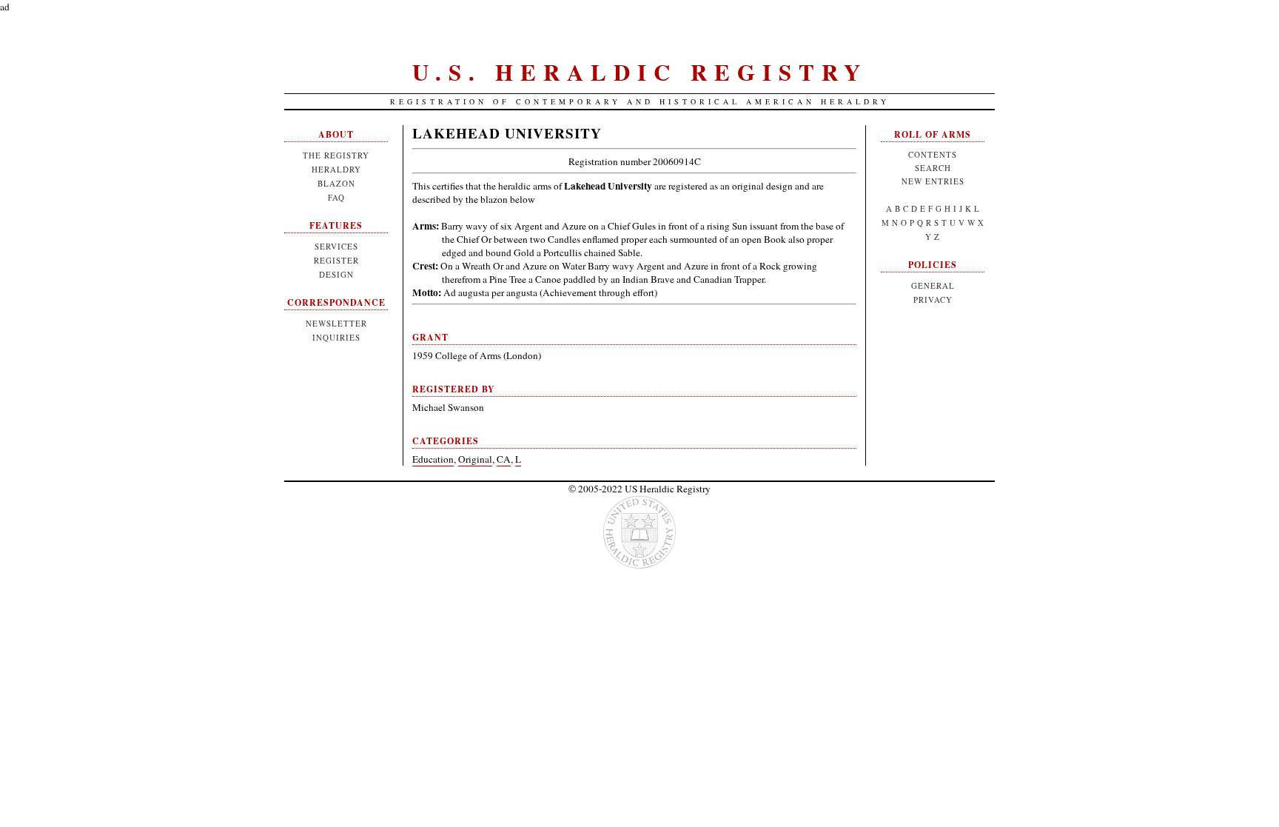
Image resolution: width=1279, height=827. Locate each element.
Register (336, 260)
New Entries (933, 181)
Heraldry (336, 169)
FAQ (336, 197)
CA (504, 459)
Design (336, 274)
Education (433, 459)
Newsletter (336, 323)
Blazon (336, 183)
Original (475, 459)
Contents (932, 154)
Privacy (933, 299)
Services (336, 246)
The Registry (336, 155)
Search (933, 167)
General (933, 285)
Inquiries (336, 337)
